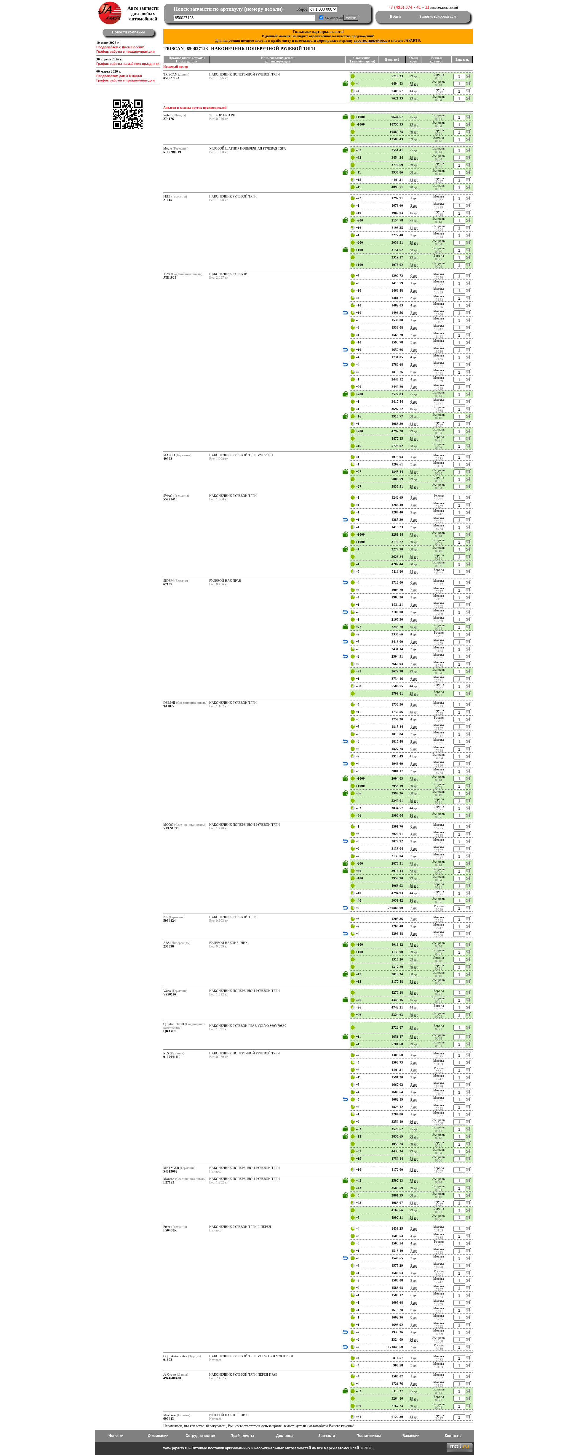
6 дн (413, 372)
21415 (167, 200)
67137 (167, 584)
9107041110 (171, 1057)
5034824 (169, 920)
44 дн (414, 91)
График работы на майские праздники (127, 63)
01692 (167, 1359)
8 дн (413, 826)
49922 (167, 458)
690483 (168, 1418)
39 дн (414, 139)
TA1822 (169, 706)
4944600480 (172, 1378)
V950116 (169, 994)
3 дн (413, 298)
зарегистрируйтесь (370, 40)
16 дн (414, 409)
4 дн (413, 305)
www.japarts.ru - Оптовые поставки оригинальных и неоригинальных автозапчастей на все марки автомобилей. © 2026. (268, 1448)
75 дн (414, 83)
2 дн (413, 205)
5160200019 (172, 152)
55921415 (170, 499)
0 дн (413, 275)
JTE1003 (169, 277)
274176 (168, 119)
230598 (168, 946)
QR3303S (170, 1031)
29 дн (414, 76)
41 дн (414, 227)
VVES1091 (171, 828)
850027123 (171, 78)
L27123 (168, 1182)
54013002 (170, 1171)
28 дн (414, 187)
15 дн (414, 213)
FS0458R (170, 1230)
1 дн (413, 198)
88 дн (414, 172)
